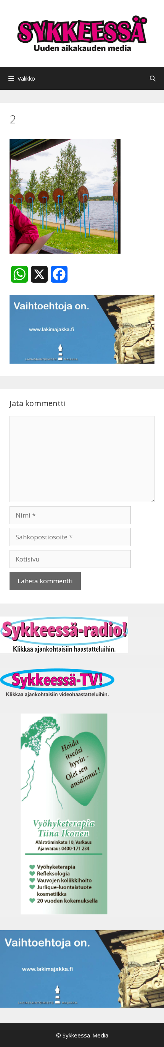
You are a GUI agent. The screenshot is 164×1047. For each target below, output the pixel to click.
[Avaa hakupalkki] (152, 78)
